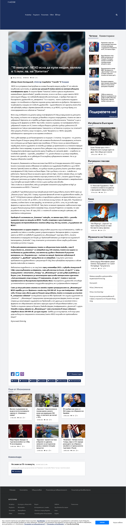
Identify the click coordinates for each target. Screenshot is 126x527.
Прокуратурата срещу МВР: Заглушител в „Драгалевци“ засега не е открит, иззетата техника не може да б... (108, 72)
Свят (52, 15)
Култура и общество (25, 504)
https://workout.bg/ (96, 292)
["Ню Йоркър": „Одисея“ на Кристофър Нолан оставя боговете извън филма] (103, 212)
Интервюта (22, 511)
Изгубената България (100, 123)
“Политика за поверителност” (34, 524)
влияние (52, 381)
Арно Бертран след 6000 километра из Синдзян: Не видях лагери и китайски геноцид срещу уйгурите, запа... (107, 60)
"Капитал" (24, 381)
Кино (91, 198)
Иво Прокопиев (75, 381)
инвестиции (63, 381)
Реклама (12, 490)
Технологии (74, 504)
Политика (44, 15)
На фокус (28, 15)
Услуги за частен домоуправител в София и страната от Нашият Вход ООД (103, 298)
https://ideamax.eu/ (96, 287)
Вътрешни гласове (98, 160)
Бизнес (57, 514)
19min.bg (37, 82)
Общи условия (37, 490)
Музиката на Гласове (100, 236)
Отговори (17, 472)
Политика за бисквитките (81, 490)
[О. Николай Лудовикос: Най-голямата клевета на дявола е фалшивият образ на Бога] (103, 174)
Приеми (102, 522)
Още (58, 15)
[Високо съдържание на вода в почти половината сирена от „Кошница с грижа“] (20, 400)
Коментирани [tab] (106, 35)
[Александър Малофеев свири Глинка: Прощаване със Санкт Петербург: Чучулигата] (103, 250)
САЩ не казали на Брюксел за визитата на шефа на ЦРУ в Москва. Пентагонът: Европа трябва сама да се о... (108, 98)
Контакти (24, 490)
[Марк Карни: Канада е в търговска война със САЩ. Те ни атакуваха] (20, 431)
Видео (36, 504)
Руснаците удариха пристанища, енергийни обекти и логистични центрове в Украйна (108, 84)
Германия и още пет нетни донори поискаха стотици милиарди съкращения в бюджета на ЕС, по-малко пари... (109, 46)
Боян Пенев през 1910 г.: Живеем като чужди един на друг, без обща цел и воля (102, 149)
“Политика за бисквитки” (55, 524)
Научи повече (118, 522)
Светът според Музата (42, 511)
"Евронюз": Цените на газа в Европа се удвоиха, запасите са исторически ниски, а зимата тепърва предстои (46, 444)
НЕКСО (15, 381)
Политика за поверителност (56, 490)
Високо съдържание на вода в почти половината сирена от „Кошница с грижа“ (19, 412)
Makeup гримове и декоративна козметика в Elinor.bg (101, 277)
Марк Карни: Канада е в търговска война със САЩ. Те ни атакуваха (20, 442)
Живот (57, 504)
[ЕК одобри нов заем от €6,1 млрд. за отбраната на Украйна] (73, 400)
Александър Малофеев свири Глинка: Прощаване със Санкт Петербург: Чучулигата (103, 263)
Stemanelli (93, 283)
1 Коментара (76, 374)
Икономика (21, 507)
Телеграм (65, 82)
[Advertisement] (88, 15)
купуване (43, 381)
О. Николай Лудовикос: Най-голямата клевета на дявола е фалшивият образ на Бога (102, 187)
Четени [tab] (93, 35)
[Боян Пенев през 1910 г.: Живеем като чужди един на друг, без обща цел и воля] (103, 136)
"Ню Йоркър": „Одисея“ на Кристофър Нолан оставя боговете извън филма (101, 225)
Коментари (21, 514)
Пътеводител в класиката (43, 514)
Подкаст (36, 15)
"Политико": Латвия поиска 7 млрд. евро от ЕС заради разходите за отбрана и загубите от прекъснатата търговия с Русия (73, 444)
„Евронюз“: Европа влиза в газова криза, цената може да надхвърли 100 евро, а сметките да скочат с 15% (46, 413)
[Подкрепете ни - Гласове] (103, 112)
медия (34, 381)
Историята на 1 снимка (41, 507)
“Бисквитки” (41, 521)
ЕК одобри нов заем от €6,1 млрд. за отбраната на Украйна (73, 411)
